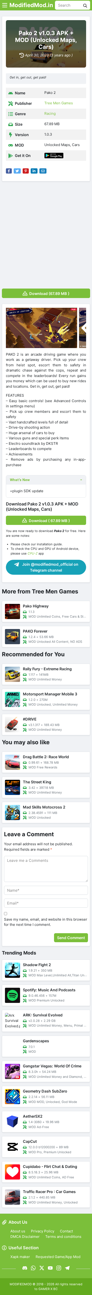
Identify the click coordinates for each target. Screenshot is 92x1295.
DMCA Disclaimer (25, 1236)
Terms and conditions (63, 1236)
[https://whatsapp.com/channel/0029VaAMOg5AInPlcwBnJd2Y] (33, 1268)
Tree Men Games (58, 103)
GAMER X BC (48, 1289)
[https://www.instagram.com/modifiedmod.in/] (58, 1268)
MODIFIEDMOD (21, 1284)
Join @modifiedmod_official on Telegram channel (49, 567)
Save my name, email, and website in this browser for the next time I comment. (45, 922)
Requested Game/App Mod (58, 1256)
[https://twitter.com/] (41, 1268)
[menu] (5, 5)
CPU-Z (33, 553)
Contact (66, 1231)
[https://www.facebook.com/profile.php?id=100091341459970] (24, 1268)
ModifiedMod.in (31, 5)
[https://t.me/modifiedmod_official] (67, 1268)
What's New (20, 480)
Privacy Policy (42, 1231)
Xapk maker (20, 1256)
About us (17, 1231)
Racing (50, 113)
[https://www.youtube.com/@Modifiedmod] (50, 1268)
